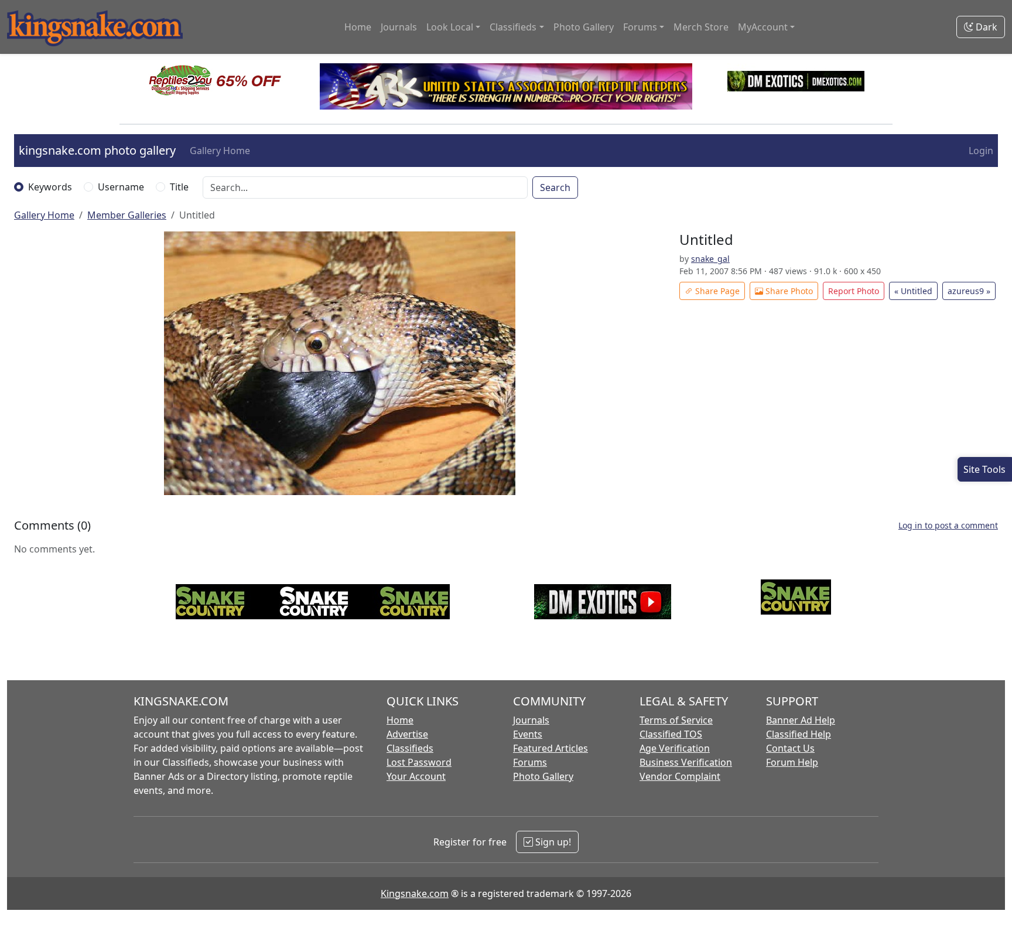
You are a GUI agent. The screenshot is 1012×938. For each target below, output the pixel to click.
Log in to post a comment (948, 525)
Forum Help (792, 762)
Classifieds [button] (513, 27)
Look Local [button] (449, 27)
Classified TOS (671, 734)
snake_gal (710, 258)
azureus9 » (969, 290)
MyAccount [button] (763, 27)
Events (527, 734)
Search (555, 187)
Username (121, 186)
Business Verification (686, 762)
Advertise (407, 734)
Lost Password (419, 762)
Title (179, 186)
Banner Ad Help (800, 720)
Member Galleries (126, 215)
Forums (530, 762)
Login (981, 150)
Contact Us (790, 748)
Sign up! (552, 841)
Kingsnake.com (415, 893)
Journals (399, 27)
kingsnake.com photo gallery (97, 150)
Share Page (716, 290)
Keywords (50, 186)
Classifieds (410, 748)
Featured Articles (550, 748)
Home (357, 27)
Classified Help (798, 734)
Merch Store (701, 27)
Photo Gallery (583, 27)
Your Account (416, 776)
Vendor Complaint (680, 776)
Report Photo (853, 290)
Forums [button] (640, 27)
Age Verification (675, 748)
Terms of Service (676, 720)
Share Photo (788, 290)
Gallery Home (220, 150)
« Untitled (913, 290)
